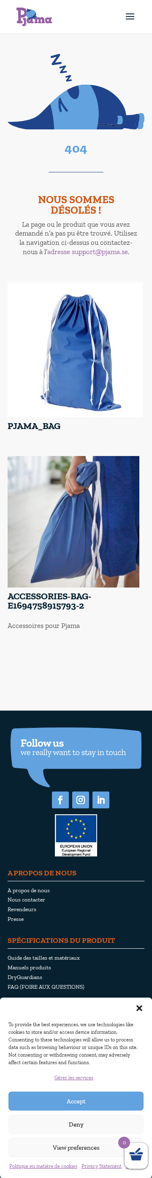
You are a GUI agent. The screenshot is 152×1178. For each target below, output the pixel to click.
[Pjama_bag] (75, 415)
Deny (76, 1124)
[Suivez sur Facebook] (60, 800)
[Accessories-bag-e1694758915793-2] (73, 585)
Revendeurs (22, 909)
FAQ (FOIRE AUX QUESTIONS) (46, 986)
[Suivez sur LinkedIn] (100, 800)
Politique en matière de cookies (43, 1166)
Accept (76, 1101)
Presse (16, 918)
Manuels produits (29, 967)
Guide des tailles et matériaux (44, 957)
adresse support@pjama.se (87, 251)
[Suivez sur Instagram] (80, 800)
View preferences (76, 1147)
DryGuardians (25, 977)
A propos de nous (29, 890)
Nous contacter (26, 899)
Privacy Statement (101, 1166)
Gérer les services (73, 1078)
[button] (139, 1008)
